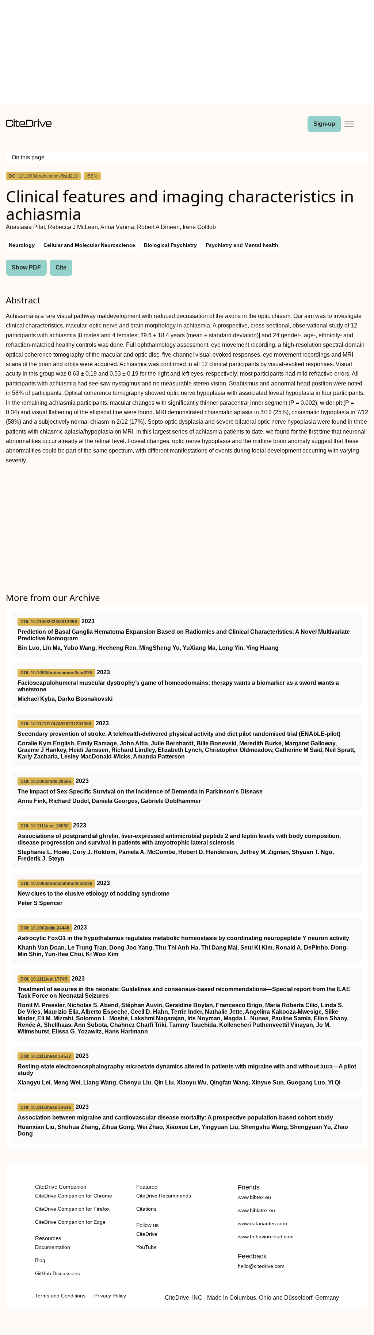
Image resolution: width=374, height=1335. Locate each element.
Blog (40, 1260)
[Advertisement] (187, 54)
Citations (146, 1209)
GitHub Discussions (57, 1273)
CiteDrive (146, 1234)
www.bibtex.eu (254, 1197)
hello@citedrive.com (261, 1266)
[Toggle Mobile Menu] (349, 124)
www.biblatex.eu (256, 1210)
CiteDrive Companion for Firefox (72, 1209)
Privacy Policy (110, 1296)
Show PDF (26, 267)
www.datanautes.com (262, 1223)
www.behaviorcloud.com (266, 1236)
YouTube (146, 1247)
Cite (61, 267)
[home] (28, 125)
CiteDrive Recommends (163, 1196)
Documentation (52, 1247)
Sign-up (324, 124)
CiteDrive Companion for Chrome (73, 1196)
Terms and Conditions (60, 1296)
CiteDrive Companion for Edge (70, 1222)
